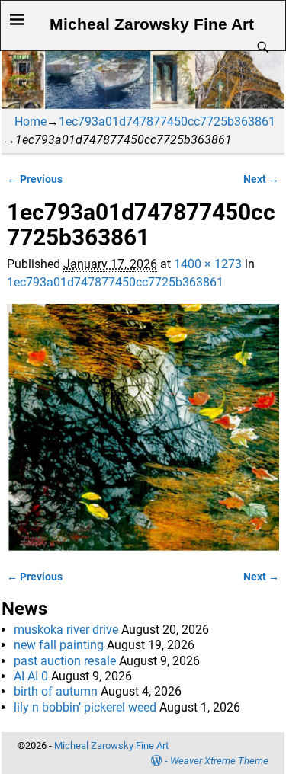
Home (30, 121)
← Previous (35, 179)
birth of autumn (56, 691)
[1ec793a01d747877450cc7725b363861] (142, 427)
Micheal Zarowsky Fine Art (152, 24)
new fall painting (59, 645)
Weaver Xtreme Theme (219, 760)
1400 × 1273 (208, 264)
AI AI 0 (31, 676)
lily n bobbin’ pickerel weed (85, 707)
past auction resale (65, 661)
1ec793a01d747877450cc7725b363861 (167, 121)
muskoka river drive (66, 629)
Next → (261, 179)
